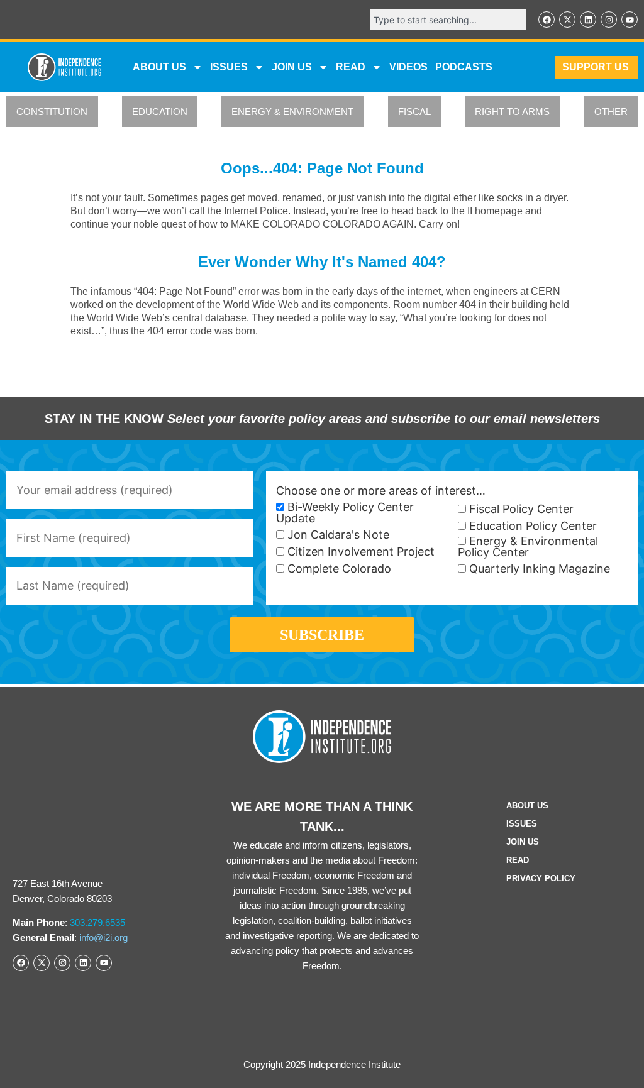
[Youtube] (629, 19)
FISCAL (414, 111)
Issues (229, 67)
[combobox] (448, 19)
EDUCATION (159, 111)
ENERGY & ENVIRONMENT (292, 111)
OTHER (611, 111)
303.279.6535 (97, 922)
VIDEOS (408, 67)
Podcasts (463, 67)
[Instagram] (609, 19)
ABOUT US (159, 67)
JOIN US (292, 67)
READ (350, 67)
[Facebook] (546, 19)
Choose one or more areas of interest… (381, 491)
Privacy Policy (540, 878)
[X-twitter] (567, 19)
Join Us (522, 842)
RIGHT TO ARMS (512, 111)
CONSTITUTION (51, 111)
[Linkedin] (588, 19)
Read (517, 860)
